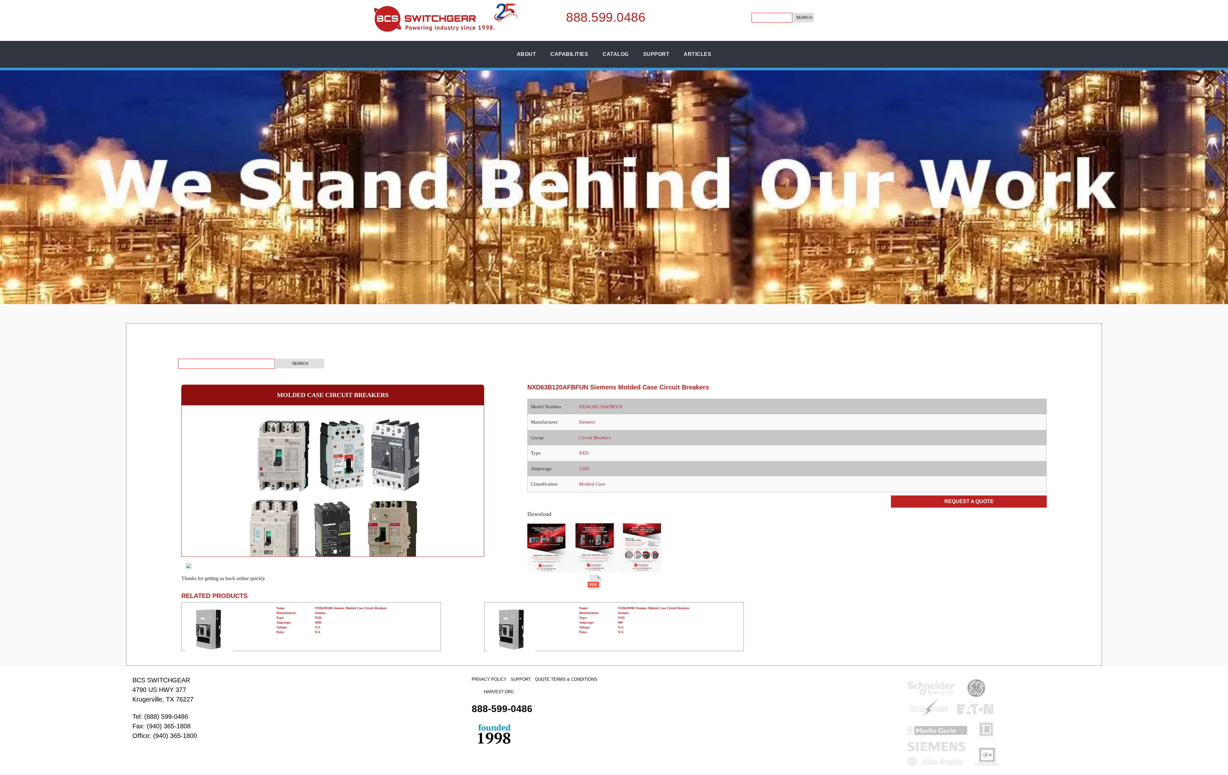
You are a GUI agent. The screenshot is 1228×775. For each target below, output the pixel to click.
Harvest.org (499, 691)
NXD (583, 453)
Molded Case (592, 484)
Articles (697, 54)
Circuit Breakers (595, 437)
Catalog (615, 54)
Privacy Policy (489, 679)
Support (656, 54)
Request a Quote (969, 501)
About (526, 54)
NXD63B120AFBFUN (600, 406)
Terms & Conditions (574, 679)
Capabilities (569, 54)
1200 (584, 468)
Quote (542, 679)
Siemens (587, 422)
